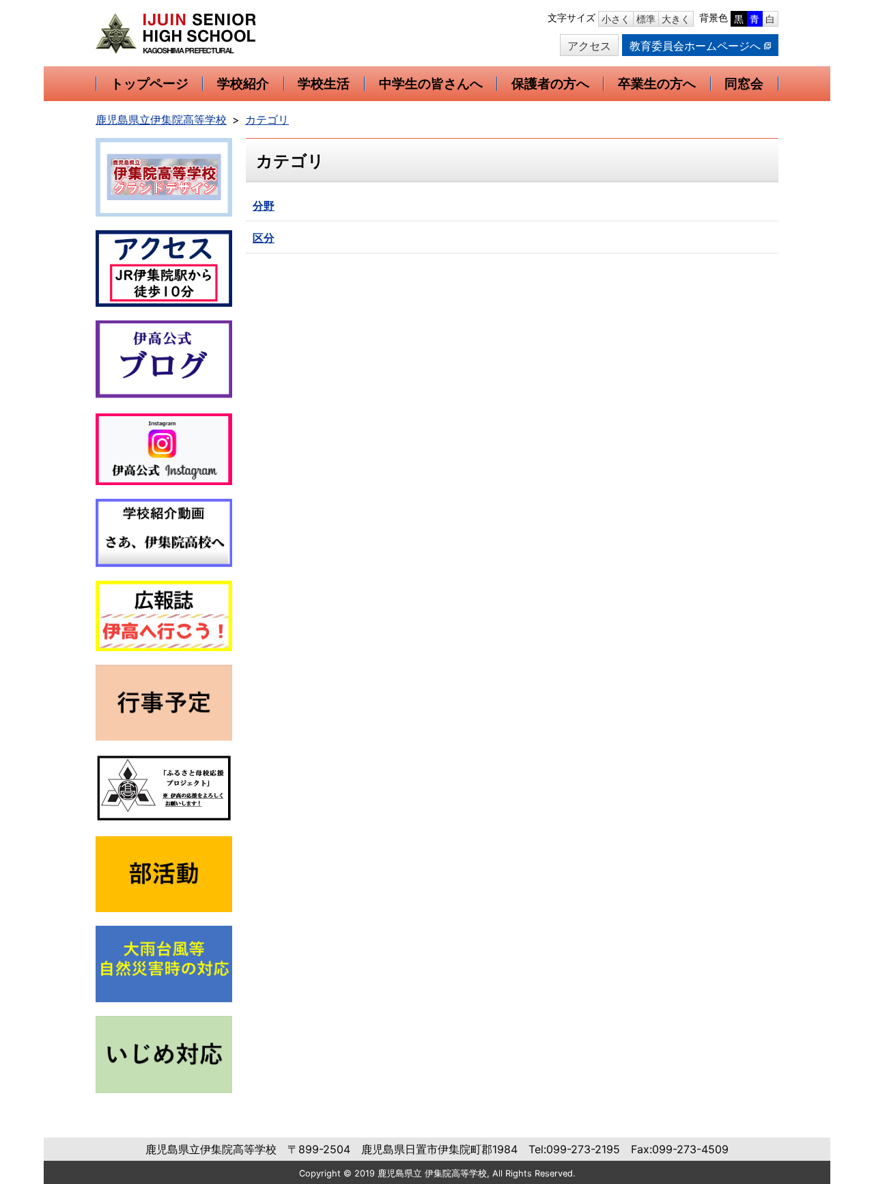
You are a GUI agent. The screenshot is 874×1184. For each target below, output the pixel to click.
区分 (263, 238)
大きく (676, 19)
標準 (646, 19)
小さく (616, 19)
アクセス (589, 46)
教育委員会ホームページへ (695, 46)
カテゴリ (267, 119)
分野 (263, 205)
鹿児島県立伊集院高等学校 (161, 119)
